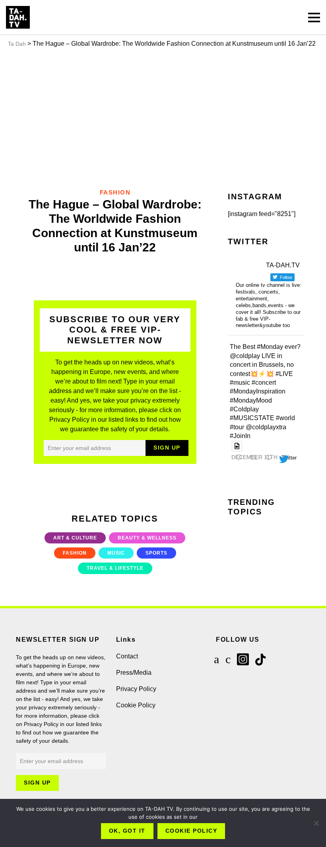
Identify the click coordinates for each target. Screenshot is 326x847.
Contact (127, 656)
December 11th (254, 457)
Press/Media (133, 672)
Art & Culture (75, 538)
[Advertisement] (163, 116)
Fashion (75, 553)
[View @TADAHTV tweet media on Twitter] (237, 446)
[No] (316, 823)
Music (116, 553)
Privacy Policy (136, 688)
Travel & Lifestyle (115, 568)
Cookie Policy (135, 705)
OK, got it (127, 831)
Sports (156, 553)
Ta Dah (17, 44)
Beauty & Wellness (147, 538)
